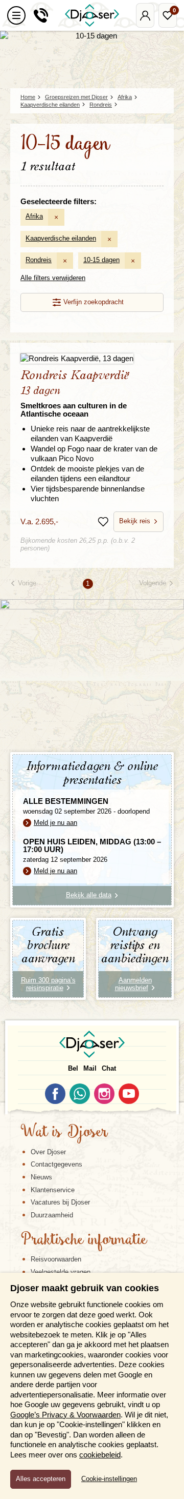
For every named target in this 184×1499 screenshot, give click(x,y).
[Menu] (16, 15)
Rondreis (39, 260)
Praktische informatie (83, 1240)
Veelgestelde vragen (60, 1272)
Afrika (34, 216)
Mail (90, 1068)
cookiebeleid (100, 1454)
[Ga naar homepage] (92, 15)
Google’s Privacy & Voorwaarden (65, 1414)
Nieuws (41, 1177)
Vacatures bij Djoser (60, 1202)
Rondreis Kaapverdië (74, 394)
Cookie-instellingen (109, 1479)
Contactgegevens (56, 1164)
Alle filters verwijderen (52, 278)
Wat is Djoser (64, 1132)
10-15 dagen (101, 260)
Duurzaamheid (52, 1215)
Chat (109, 1068)
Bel (73, 1068)
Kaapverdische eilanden (61, 238)
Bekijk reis (134, 521)
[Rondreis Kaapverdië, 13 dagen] (92, 358)
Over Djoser (48, 1152)
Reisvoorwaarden (56, 1259)
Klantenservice (53, 1190)
